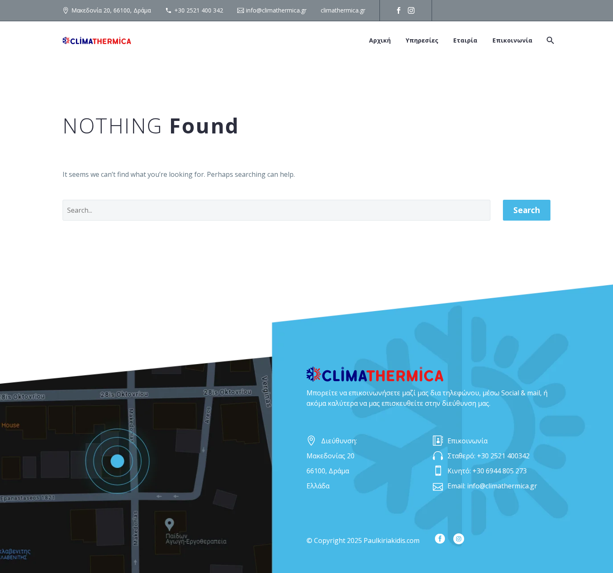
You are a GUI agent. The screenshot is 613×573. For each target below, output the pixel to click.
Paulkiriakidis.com (392, 540)
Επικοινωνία (512, 40)
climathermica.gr (343, 10)
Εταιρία (465, 40)
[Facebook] (398, 10)
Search (526, 210)
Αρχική (380, 40)
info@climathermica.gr (276, 10)
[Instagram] (411, 10)
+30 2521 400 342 (198, 10)
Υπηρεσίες (422, 40)
